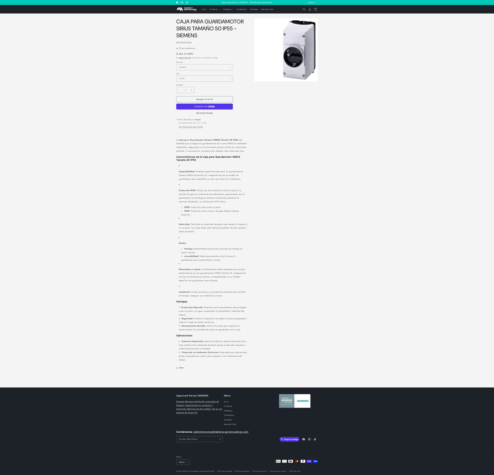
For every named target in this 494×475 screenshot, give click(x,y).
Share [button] (181, 367)
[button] (215, 9)
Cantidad (179, 85)
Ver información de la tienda (191, 127)
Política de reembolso (242, 471)
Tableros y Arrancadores (191, 471)
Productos (228, 406)
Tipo (177, 73)
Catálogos (228, 410)
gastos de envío (185, 58)
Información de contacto (278, 471)
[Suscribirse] (219, 439)
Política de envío (295, 471)
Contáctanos (229, 415)
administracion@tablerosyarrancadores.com (220, 431)
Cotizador (228, 419)
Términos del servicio (259, 471)
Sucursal (179, 62)
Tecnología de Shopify (207, 471)
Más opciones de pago (204, 113)
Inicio (226, 401)
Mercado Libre (230, 424)
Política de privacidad (224, 471)
